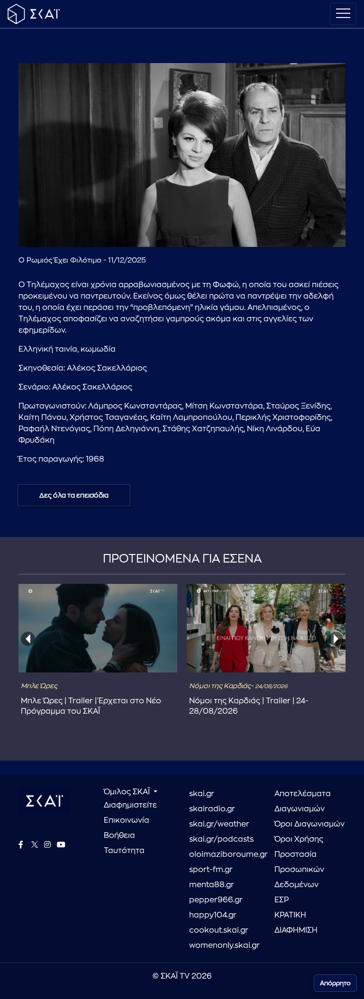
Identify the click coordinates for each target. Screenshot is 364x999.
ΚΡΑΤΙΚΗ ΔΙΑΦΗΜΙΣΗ (296, 922)
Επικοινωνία (126, 820)
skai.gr (201, 794)
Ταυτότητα (124, 850)
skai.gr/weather (219, 824)
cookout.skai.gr (218, 930)
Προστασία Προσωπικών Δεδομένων (299, 870)
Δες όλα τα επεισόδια (74, 495)
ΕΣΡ (281, 900)
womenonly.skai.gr (224, 945)
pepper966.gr (216, 900)
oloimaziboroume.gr (224, 854)
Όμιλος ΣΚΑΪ (128, 792)
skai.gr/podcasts (221, 839)
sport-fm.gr (211, 869)
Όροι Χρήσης (298, 839)
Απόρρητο (335, 983)
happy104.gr (213, 915)
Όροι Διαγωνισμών (309, 824)
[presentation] (28, 639)
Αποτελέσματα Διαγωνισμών (302, 801)
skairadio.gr (212, 809)
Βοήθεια (119, 835)
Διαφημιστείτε (130, 805)
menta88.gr (211, 885)
